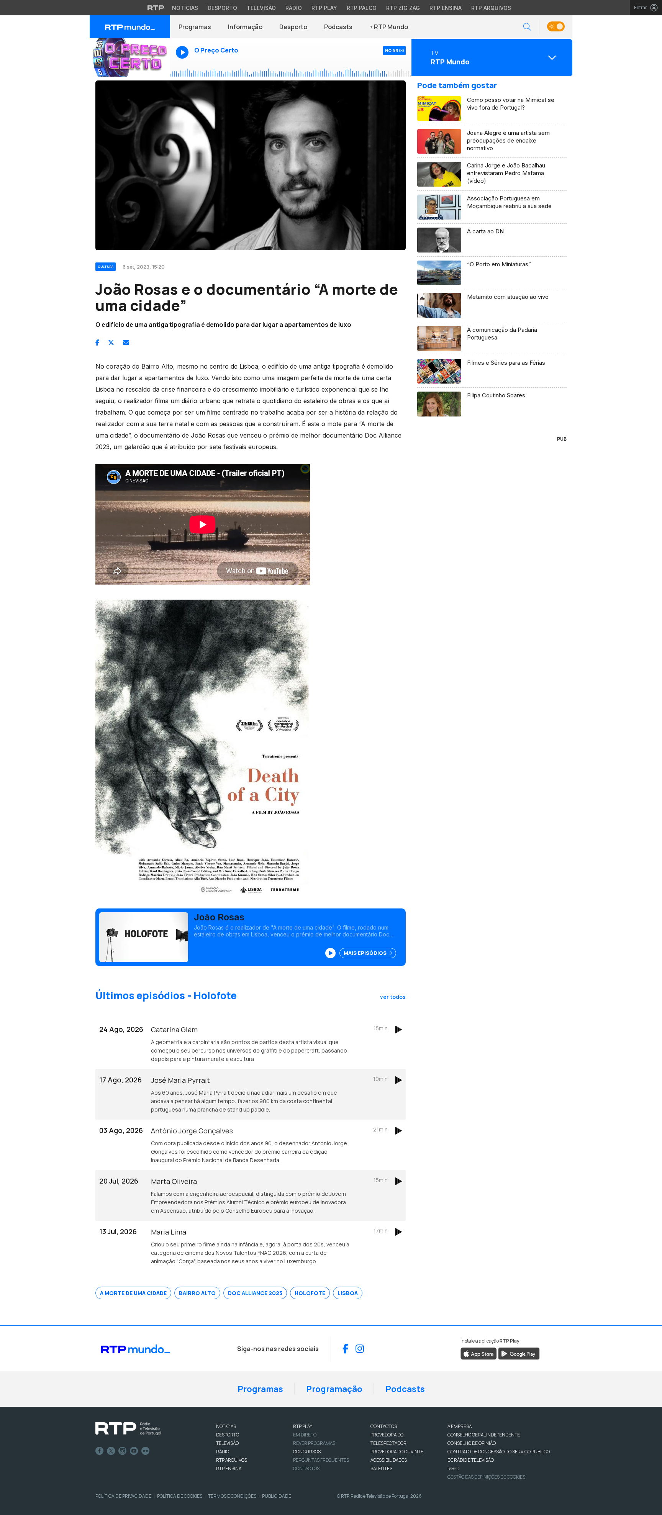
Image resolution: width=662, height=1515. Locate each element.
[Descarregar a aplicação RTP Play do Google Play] (519, 1353)
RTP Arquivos (491, 8)
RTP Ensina (445, 8)
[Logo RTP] (128, 1428)
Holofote (310, 1293)
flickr (145, 1451)
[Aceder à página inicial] (130, 26)
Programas (195, 27)
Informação (245, 27)
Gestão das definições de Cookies (486, 1477)
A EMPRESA (459, 1426)
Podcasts (338, 27)
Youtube (134, 1451)
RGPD (453, 1468)
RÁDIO (222, 1451)
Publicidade (276, 1496)
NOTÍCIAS (226, 1426)
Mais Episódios (366, 952)
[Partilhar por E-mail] (126, 342)
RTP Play (324, 8)
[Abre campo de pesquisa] (527, 27)
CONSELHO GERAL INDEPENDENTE (483, 1434)
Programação (334, 1389)
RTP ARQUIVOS (231, 1460)
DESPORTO (227, 1434)
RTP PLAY (302, 1426)
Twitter (111, 1451)
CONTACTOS (383, 1426)
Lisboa (348, 1293)
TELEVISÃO (227, 1443)
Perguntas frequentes (321, 1460)
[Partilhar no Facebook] (97, 342)
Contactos (306, 1468)
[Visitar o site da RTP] (155, 7)
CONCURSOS (307, 1451)
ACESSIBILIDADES (388, 1460)
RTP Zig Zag (403, 8)
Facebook (99, 1451)
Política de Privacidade (123, 1496)
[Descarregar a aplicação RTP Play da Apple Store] (478, 1353)
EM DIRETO (304, 1434)
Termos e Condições (232, 1496)
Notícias (185, 8)
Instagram (122, 1451)
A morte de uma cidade (133, 1293)
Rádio (293, 8)
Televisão (261, 8)
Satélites (381, 1468)
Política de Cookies (179, 1496)
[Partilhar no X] (111, 342)
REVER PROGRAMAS (314, 1443)
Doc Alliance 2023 (255, 1293)
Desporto (222, 8)
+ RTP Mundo (388, 27)
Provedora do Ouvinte (396, 1451)
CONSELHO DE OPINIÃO (471, 1443)
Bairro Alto (197, 1293)
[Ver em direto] (130, 57)
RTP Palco (362, 8)
